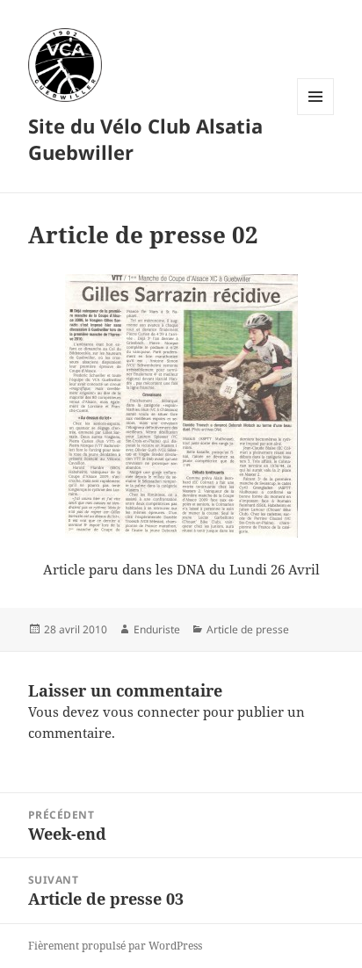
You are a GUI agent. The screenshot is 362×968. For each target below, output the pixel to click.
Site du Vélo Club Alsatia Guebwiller (145, 138)
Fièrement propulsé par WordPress (115, 945)
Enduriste (157, 629)
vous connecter (151, 711)
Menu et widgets (316, 114)
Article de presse (247, 629)
